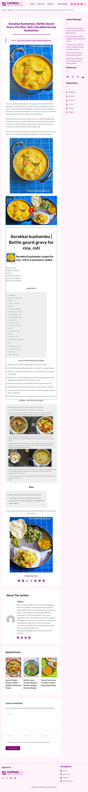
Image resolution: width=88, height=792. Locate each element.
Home (32, 4)
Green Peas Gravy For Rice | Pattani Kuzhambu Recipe (48, 682)
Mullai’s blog (44, 119)
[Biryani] (70, 108)
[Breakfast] (71, 92)
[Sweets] (70, 112)
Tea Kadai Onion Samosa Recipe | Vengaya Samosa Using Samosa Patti (75, 47)
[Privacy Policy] (66, 781)
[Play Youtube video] (31, 210)
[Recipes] (64, 777)
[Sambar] (70, 96)
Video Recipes (62, 4)
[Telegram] (35, 581)
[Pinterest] (78, 4)
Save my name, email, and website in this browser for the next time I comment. (29, 742)
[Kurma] (70, 104)
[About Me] (65, 774)
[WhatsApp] (27, 581)
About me (41, 4)
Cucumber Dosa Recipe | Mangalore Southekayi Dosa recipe (76, 38)
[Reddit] (44, 581)
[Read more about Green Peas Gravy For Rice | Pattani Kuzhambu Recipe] (49, 667)
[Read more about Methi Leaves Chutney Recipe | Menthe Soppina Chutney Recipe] (31, 667)
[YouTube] (81, 4)
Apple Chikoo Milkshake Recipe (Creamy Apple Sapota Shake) (74, 61)
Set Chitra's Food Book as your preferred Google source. (34, 40)
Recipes (50, 4)
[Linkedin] (39, 581)
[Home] (63, 771)
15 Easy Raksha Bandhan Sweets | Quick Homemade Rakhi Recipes (75, 30)
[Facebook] (72, 4)
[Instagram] (75, 4)
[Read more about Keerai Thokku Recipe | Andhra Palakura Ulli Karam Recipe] (13, 667)
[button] (54, 4)
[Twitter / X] (31, 581)
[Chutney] (70, 100)
